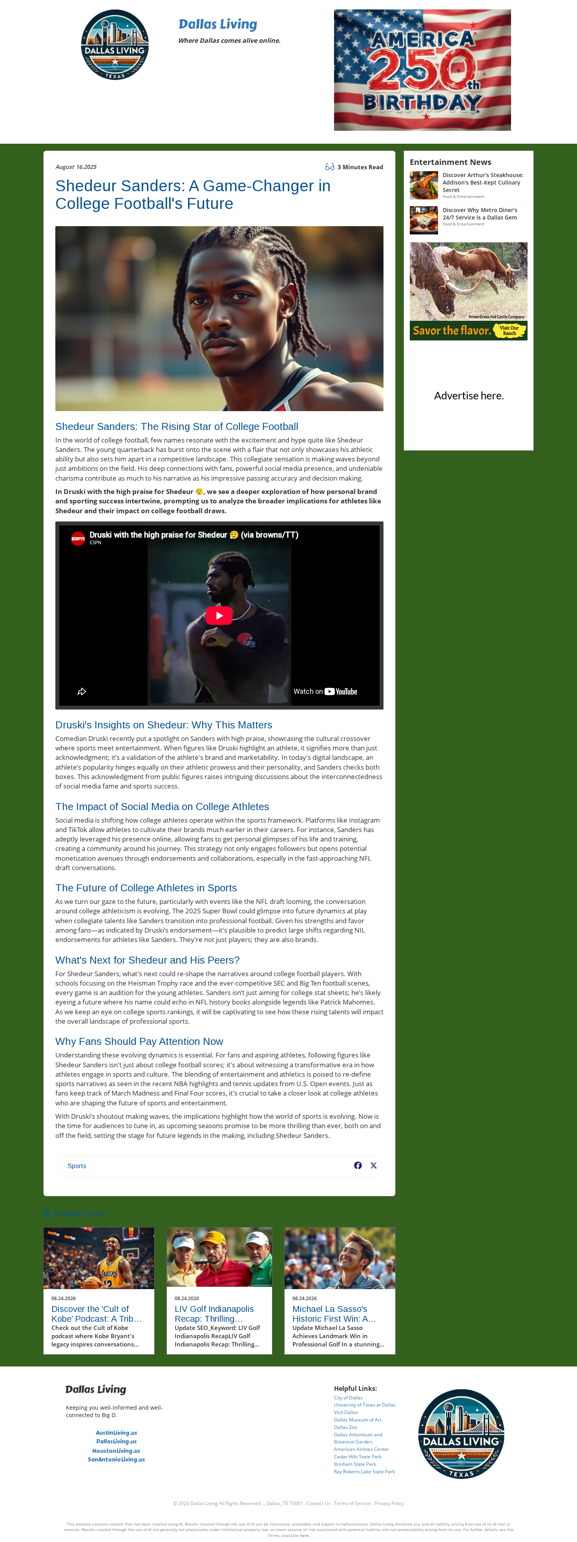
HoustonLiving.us (116, 1451)
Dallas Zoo (345, 1427)
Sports (77, 1166)
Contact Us (318, 1503)
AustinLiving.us (116, 1433)
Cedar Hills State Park (358, 1456)
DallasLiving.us (116, 1442)
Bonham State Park (355, 1464)
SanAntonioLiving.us (116, 1460)
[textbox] (250, 32)
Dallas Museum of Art (358, 1419)
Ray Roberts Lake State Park (364, 1471)
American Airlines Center (361, 1449)
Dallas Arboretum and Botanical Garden (358, 1438)
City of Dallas (348, 1397)
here (304, 1535)
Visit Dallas (346, 1412)
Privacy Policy (389, 1503)
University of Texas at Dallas (365, 1404)
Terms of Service (352, 1503)
